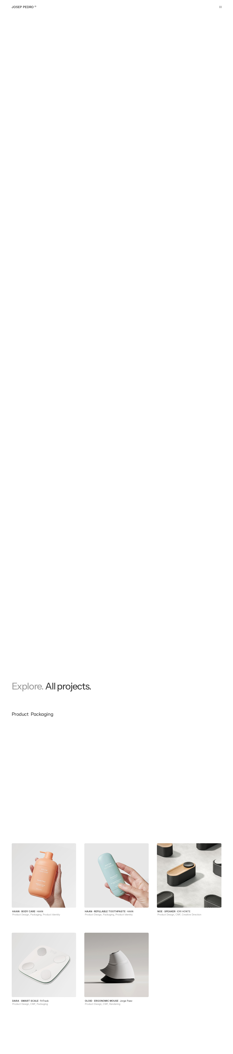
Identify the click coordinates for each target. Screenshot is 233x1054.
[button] (220, 7)
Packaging (42, 714)
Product (20, 714)
